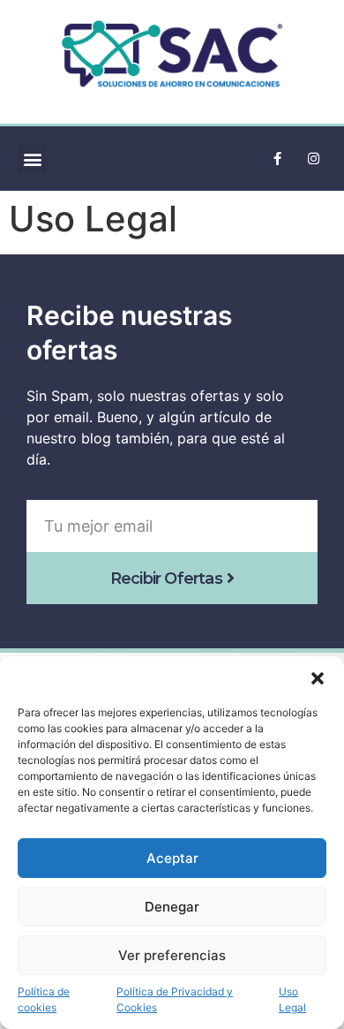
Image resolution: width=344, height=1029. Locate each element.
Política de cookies (44, 999)
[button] (317, 678)
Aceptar (172, 858)
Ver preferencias (172, 955)
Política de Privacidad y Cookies (174, 999)
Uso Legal (292, 999)
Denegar (172, 906)
